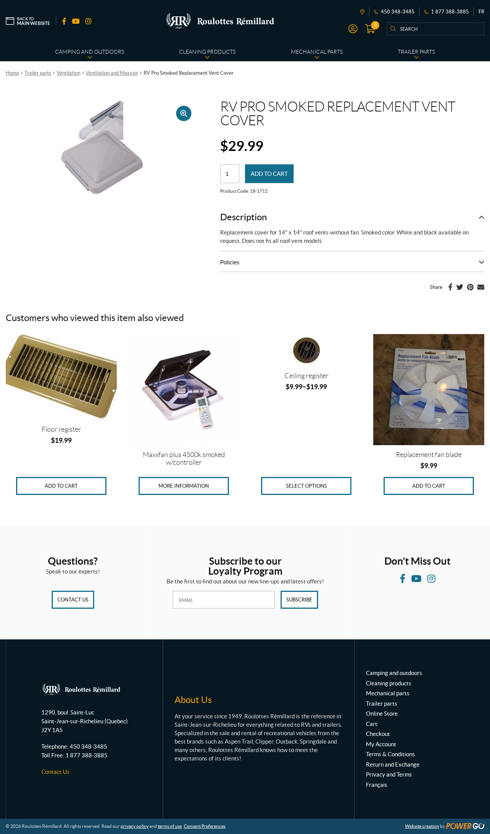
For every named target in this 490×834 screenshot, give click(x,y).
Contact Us (72, 600)
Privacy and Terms (389, 774)
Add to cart (269, 173)
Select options (306, 486)
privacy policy (135, 826)
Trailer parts (37, 73)
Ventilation (68, 73)
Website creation (422, 826)
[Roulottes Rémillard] (220, 21)
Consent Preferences (204, 826)
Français (376, 785)
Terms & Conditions (390, 754)
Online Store (382, 713)
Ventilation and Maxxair (112, 73)
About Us (193, 700)
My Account (381, 744)
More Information (183, 486)
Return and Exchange (393, 764)
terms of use (170, 826)
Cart (371, 724)
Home (12, 73)
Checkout (378, 734)
